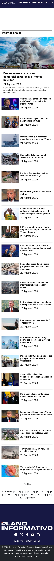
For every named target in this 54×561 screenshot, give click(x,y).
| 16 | (38, 495)
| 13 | (20, 495)
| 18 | (49, 495)
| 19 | (21, 498)
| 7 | (42, 492)
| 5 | (33, 492)
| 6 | (37, 492)
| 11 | (9, 495)
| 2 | (19, 492)
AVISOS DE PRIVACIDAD (27, 556)
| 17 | (43, 495)
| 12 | (15, 495)
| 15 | (32, 495)
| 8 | (47, 492)
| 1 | (14, 492)
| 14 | (26, 495)
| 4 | (28, 492)
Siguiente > (30, 498)
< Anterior (7, 492)
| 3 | (23, 492)
